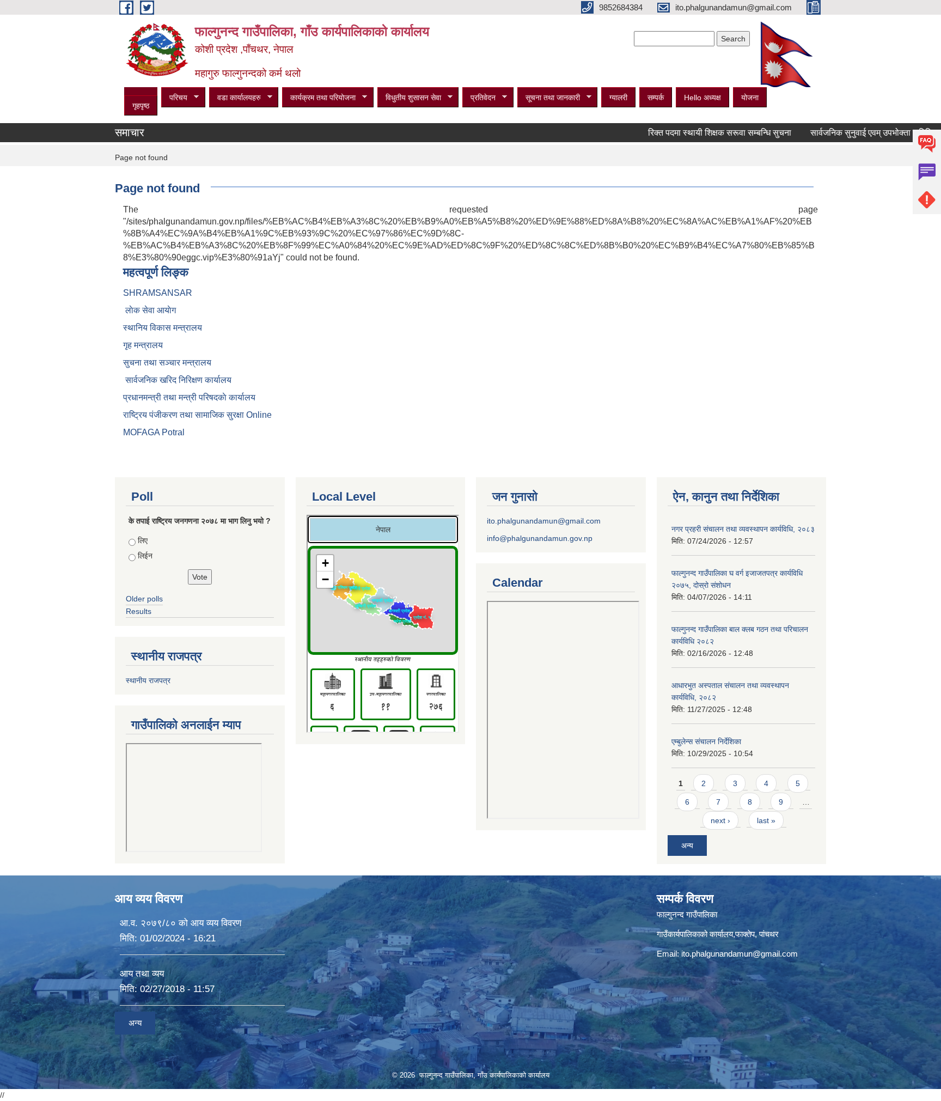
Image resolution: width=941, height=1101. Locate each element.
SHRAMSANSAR (157, 292)
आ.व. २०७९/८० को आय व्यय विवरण (180, 923)
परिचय (174, 97)
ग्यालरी (618, 97)
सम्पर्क (655, 97)
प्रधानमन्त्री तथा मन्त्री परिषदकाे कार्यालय (189, 397)
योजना (750, 97)
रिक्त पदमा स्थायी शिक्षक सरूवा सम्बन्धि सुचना (695, 132)
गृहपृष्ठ (140, 105)
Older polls (144, 598)
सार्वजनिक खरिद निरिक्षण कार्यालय (177, 380)
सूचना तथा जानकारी (548, 97)
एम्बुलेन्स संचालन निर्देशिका (706, 741)
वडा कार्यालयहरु (235, 97)
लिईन (145, 555)
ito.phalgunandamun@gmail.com (544, 520)
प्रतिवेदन (479, 97)
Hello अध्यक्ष (702, 97)
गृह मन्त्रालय (143, 345)
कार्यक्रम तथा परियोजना (319, 97)
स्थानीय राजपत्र (148, 680)
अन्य (687, 845)
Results (138, 611)
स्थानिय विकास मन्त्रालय (162, 327)
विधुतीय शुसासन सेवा (409, 97)
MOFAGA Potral (154, 432)
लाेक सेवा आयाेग (149, 310)
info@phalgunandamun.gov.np (539, 538)
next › (720, 820)
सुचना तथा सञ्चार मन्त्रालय (167, 362)
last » (766, 820)
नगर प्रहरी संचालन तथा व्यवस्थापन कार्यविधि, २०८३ (743, 529)
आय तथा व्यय (142, 974)
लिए (143, 540)
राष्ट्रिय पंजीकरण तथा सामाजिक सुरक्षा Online (197, 414)
